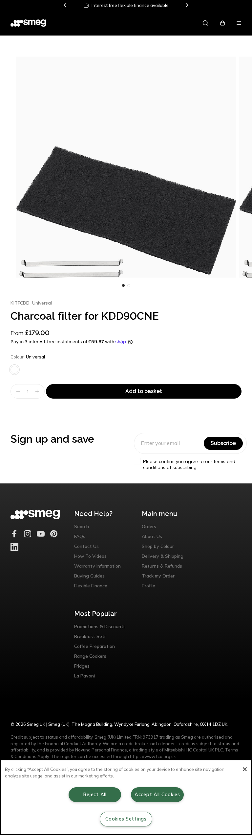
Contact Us (86, 546)
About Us (152, 536)
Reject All (94, 795)
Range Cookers (90, 656)
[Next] (186, 5)
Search (81, 526)
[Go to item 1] (128, 285)
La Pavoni (84, 676)
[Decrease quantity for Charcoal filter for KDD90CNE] (17, 391)
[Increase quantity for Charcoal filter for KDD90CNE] (38, 391)
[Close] (245, 769)
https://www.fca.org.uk (153, 756)
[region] (126, 797)
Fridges (82, 666)
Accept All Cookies (157, 795)
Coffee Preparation (94, 646)
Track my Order (158, 576)
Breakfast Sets (90, 636)
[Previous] (65, 5)
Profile (148, 586)
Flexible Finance (90, 586)
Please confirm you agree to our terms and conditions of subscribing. (189, 464)
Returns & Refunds (162, 566)
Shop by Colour (158, 546)
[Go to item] (123, 285)
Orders (149, 526)
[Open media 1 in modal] (126, 167)
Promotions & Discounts (100, 626)
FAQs (79, 536)
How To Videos (90, 556)
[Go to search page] (205, 23)
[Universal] (14, 370)
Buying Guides (89, 576)
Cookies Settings (126, 819)
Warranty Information (97, 566)
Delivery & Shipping (162, 556)
